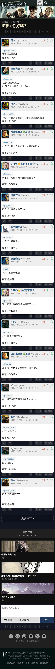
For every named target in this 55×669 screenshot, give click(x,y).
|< (7, 31)
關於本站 (11, 663)
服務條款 (21, 663)
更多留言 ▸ (27, 518)
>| (47, 31)
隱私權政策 (33, 663)
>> (43, 31)
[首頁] (13, 9)
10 (37, 31)
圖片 (10, 620)
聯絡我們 (44, 663)
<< (12, 31)
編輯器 (25, 620)
